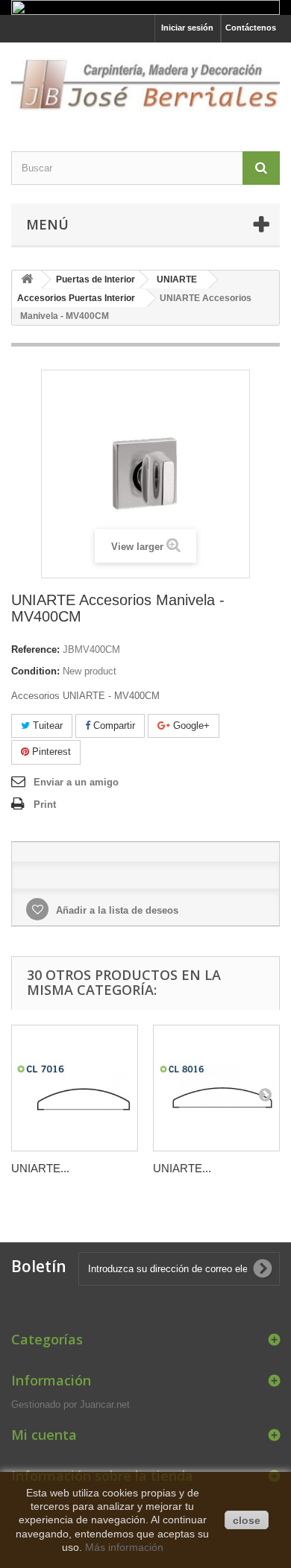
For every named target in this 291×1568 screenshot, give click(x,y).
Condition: (35, 671)
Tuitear (46, 725)
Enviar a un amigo (76, 782)
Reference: (35, 649)
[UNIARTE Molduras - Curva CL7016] (74, 1088)
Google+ (190, 725)
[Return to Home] (27, 280)
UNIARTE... (40, 1168)
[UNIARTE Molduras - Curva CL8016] (216, 1088)
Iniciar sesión (187, 27)
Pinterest (50, 751)
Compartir (112, 725)
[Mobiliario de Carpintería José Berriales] (145, 84)
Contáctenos (250, 27)
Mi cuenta (44, 1435)
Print (45, 804)
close (246, 1520)
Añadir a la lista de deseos (115, 910)
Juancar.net (105, 1404)
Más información (124, 1547)
